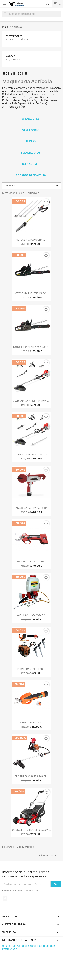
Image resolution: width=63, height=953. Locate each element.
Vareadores (30, 130)
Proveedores (13, 36)
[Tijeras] (30, 137)
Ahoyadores (30, 118)
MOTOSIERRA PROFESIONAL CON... (31, 293)
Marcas (10, 56)
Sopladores (30, 164)
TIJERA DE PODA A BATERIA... (31, 561)
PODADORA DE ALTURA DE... (31, 669)
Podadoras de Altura (31, 175)
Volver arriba (47, 856)
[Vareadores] (30, 126)
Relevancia (31, 186)
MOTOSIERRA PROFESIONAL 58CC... (31, 347)
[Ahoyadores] (30, 114)
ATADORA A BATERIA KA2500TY (31, 508)
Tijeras (31, 141)
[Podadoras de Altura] (30, 171)
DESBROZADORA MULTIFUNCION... (31, 454)
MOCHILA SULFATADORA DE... (31, 615)
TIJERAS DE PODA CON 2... (31, 722)
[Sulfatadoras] (30, 148)
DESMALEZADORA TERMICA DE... (31, 776)
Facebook (5, 898)
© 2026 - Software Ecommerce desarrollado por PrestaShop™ (28, 947)
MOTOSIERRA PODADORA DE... (31, 239)
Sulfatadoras (31, 152)
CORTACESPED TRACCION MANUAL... (31, 829)
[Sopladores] (30, 159)
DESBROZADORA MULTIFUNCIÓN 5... (31, 400)
